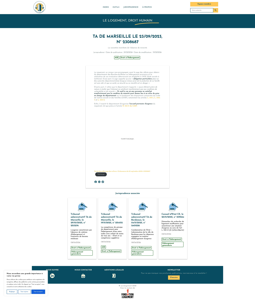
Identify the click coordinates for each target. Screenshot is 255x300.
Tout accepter (38, 291)
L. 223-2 (101, 100)
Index (106, 7)
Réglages (12, 291)
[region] (26, 283)
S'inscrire (174, 277)
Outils (116, 7)
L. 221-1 (150, 98)
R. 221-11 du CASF (130, 106)
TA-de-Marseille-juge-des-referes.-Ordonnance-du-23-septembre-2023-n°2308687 (122, 171)
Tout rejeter (24, 291)
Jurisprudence (130, 7)
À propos (147, 7)
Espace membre (204, 4)
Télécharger (101, 174)
